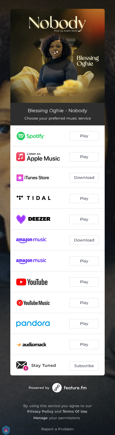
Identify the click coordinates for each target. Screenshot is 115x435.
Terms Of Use (75, 411)
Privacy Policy (40, 411)
